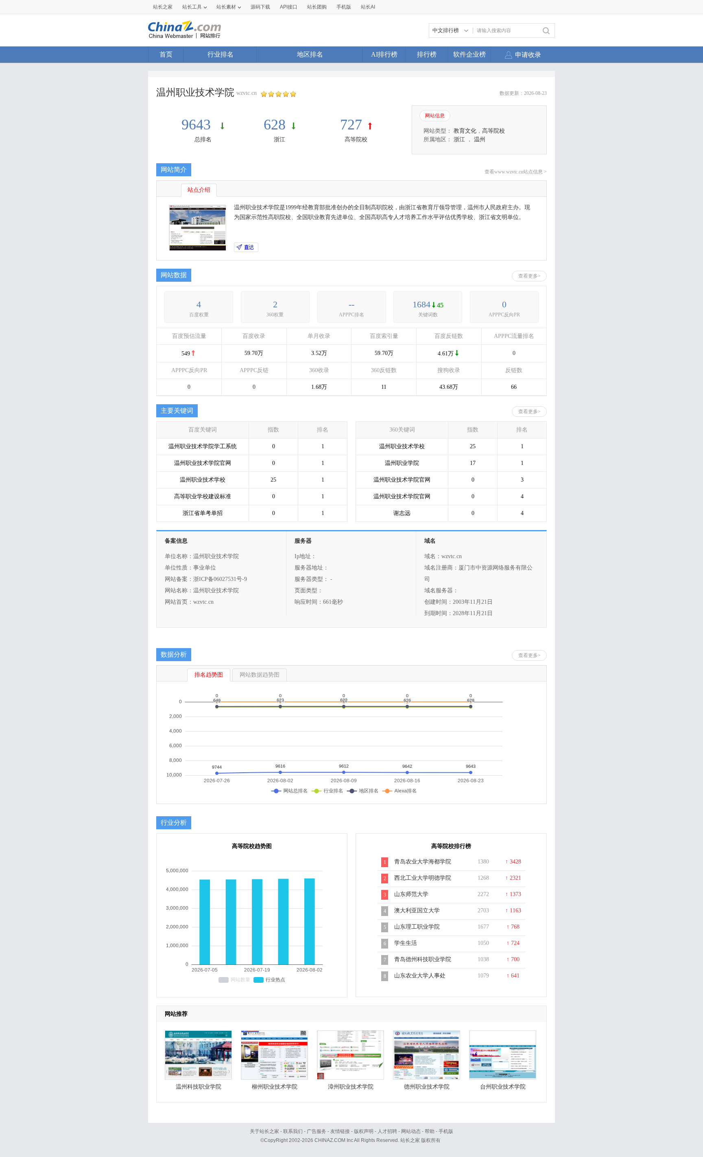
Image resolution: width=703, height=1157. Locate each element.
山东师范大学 (411, 894)
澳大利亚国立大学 (417, 910)
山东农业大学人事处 (419, 976)
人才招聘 (387, 1131)
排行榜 (427, 54)
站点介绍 (199, 190)
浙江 (279, 139)
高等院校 (356, 139)
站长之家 (162, 7)
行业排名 (220, 54)
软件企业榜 (469, 54)
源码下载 (260, 7)
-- (351, 304)
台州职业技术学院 (503, 1087)
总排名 (203, 139)
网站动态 (411, 1131)
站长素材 (226, 7)
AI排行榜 (384, 54)
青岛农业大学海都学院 (422, 862)
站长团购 (317, 7)
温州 (479, 139)
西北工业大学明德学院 (422, 878)
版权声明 (363, 1131)
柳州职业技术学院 (274, 1087)
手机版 (446, 1131)
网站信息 (435, 115)
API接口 (288, 7)
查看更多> (529, 276)
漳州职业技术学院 (350, 1087)
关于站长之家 (264, 1131)
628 (275, 124)
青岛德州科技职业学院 (422, 959)
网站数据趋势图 (259, 675)
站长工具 (192, 7)
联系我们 (293, 1131)
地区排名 (310, 54)
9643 (197, 124)
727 (351, 124)
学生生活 (405, 943)
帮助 (429, 1131)
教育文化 (465, 131)
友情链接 (340, 1131)
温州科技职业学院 (198, 1087)
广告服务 (316, 1131)
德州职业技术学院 (427, 1087)
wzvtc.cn (246, 93)
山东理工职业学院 (417, 927)
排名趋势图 (208, 675)
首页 (165, 54)
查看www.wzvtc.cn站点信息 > (516, 172)
